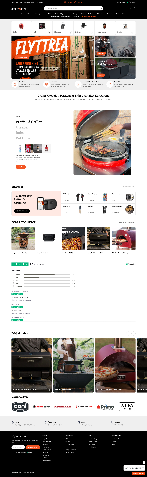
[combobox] (73, 8)
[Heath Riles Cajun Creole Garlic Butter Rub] (37, 148)
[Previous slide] (128, 333)
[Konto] (130, 8)
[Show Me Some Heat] (46, 148)
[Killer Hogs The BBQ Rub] (29, 148)
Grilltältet (19, 472)
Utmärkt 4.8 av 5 (121, 2)
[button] (31, 389)
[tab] (29, 122)
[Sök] (101, 8)
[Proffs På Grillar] (102, 142)
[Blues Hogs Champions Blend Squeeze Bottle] (20, 148)
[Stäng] (49, 390)
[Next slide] (133, 333)
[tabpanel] (40, 156)
